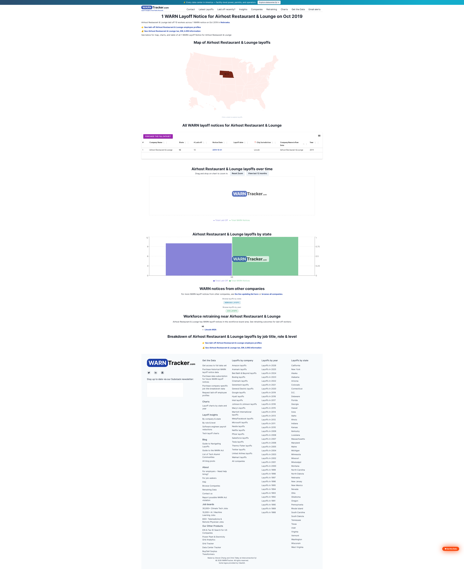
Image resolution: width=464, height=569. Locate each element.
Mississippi (296, 462)
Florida (294, 400)
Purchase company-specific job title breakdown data (215, 387)
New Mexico (297, 485)
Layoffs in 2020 (269, 388)
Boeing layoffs (238, 377)
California (295, 365)
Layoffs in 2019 (269, 392)
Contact (191, 9)
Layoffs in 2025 (269, 369)
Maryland (295, 443)
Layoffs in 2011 (268, 423)
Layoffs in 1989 (269, 508)
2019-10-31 (217, 150)
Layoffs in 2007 (269, 439)
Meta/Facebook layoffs (242, 418)
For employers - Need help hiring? (214, 472)
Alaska (294, 373)
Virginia (294, 531)
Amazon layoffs (239, 365)
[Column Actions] (166, 143)
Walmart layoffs (239, 457)
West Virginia (297, 547)
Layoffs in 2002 (269, 458)
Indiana (294, 423)
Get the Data (298, 9)
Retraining (271, 9)
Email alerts (314, 9)
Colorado (295, 385)
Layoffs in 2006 (269, 443)
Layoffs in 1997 (269, 477)
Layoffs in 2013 (269, 415)
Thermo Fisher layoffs (242, 445)
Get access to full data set (214, 365)
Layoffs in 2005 (269, 446)
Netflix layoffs (238, 430)
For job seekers (209, 478)
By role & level (208, 422)
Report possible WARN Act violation (214, 498)
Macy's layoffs (238, 408)
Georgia (295, 404)
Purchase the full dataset (158, 136)
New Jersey (296, 481)
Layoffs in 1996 (269, 481)
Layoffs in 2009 (269, 431)
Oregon (294, 501)
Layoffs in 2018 (269, 396)
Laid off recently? (226, 9)
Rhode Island (297, 508)
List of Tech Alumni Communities (211, 455)
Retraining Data (209, 489)
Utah (293, 528)
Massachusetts (298, 439)
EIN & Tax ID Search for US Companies (214, 531)
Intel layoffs (237, 400)
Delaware (295, 396)
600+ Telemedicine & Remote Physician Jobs (213, 520)
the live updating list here (247, 294)
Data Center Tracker (211, 547)
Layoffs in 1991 (268, 501)
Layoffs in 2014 (269, 412)
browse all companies (272, 294)
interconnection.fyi (249, 558)
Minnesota (296, 454)
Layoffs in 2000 (269, 466)
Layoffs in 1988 (269, 512)
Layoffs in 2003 (269, 454)
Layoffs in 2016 (269, 404)
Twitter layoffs (238, 449)
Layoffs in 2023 (269, 377)
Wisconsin (296, 543)
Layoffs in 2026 (269, 365)
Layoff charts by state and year (214, 407)
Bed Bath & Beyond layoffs (244, 373)
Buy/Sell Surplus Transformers (209, 552)
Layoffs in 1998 (269, 473)
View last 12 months (257, 173)
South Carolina (298, 512)
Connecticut (296, 388)
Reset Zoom (237, 173)
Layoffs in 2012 (269, 419)
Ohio (293, 493)
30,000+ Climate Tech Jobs (215, 508)
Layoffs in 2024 (269, 373)
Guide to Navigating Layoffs (211, 445)
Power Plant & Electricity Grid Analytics (213, 538)
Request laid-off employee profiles (214, 394)
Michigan (295, 450)
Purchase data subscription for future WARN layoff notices (214, 379)
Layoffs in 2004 (269, 450)
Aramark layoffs (239, 369)
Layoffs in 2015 (269, 408)
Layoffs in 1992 (269, 497)
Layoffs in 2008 (269, 435)
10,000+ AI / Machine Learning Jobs (212, 513)
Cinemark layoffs (240, 381)
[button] (450, 549)
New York (295, 369)
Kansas (294, 427)
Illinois (294, 419)
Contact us (207, 493)
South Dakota (297, 516)
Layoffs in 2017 (269, 400)
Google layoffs (239, 392)
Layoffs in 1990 (269, 504)
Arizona (294, 381)
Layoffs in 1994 (269, 489)
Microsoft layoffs (240, 422)
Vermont (295, 535)
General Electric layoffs (242, 388)
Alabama (295, 377)
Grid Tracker (208, 543)
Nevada (294, 489)
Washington (296, 539)
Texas (294, 524)
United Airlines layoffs (242, 453)
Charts (284, 9)
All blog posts (208, 461)
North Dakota (297, 473)
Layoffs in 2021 (269, 385)
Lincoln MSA (210, 329)
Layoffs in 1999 (269, 470)
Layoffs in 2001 (269, 462)
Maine (294, 446)
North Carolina (298, 470)
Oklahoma (296, 497)
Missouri (295, 458)
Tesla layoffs (238, 442)
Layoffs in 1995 (269, 485)
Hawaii (294, 408)
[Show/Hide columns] (319, 135)
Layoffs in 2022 (269, 381)
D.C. (293, 392)
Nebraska (225, 22)
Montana (295, 466)
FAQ (204, 482)
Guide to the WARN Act (213, 450)
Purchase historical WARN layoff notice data (214, 370)
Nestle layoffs (238, 426)
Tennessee (296, 520)
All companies (238, 461)
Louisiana (295, 435)
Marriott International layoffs (241, 413)
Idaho (293, 415)
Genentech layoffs (240, 385)
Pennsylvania (297, 504)
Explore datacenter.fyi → (269, 2)
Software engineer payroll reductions (214, 428)
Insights (243, 9)
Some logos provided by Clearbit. (232, 563)
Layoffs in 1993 (269, 493)
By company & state (211, 419)
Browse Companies (211, 486)
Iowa (293, 412)
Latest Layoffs (206, 9)
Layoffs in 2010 (269, 427)
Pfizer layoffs (238, 434)
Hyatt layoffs (238, 396)
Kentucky (295, 431)
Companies (257, 9)
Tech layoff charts (210, 433)
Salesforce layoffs (240, 438)
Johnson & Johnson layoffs (244, 404)
